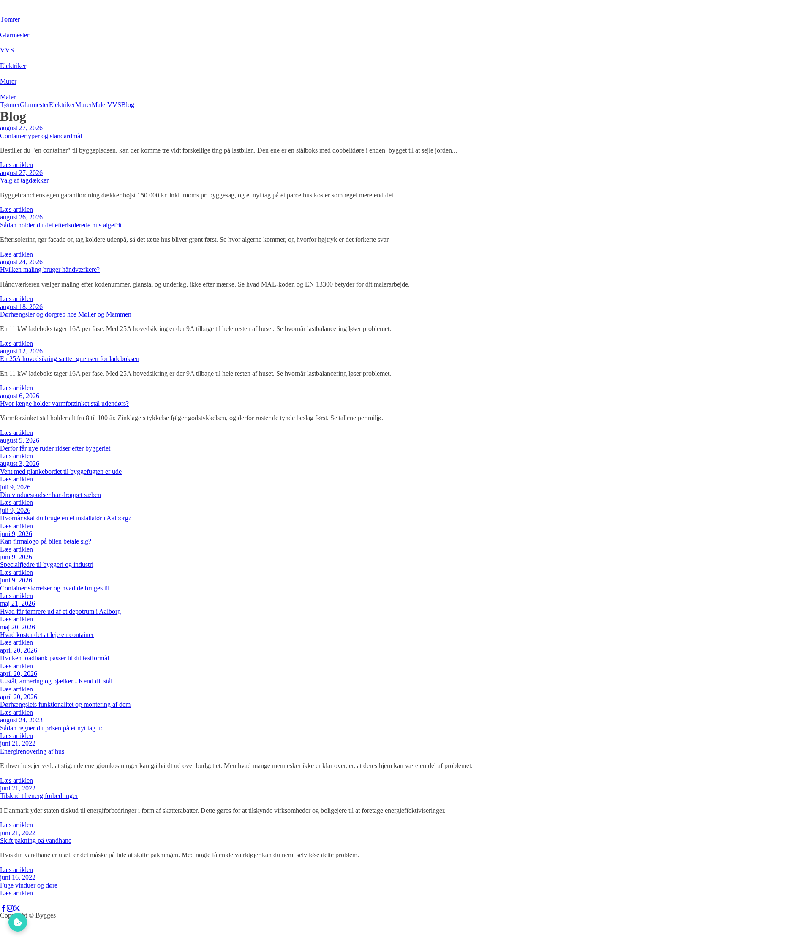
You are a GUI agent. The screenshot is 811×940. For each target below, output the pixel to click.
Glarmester (34, 104)
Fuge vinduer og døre (28, 885)
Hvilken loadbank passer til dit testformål (54, 657)
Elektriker (62, 104)
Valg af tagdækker (24, 180)
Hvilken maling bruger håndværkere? (50, 269)
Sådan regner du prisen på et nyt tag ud (52, 728)
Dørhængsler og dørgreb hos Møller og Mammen (65, 314)
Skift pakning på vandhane (35, 840)
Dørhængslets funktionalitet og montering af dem (65, 704)
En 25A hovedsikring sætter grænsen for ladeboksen (69, 358)
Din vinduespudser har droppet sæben (50, 494)
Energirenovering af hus (32, 751)
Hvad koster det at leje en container (47, 634)
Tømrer (10, 104)
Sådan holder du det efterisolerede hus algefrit (61, 225)
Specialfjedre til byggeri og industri (46, 564)
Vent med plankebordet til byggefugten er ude (61, 471)
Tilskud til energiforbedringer (39, 795)
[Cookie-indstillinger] (17, 922)
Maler (99, 104)
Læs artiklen (16, 164)
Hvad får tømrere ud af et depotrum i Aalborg (60, 611)
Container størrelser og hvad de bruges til (54, 588)
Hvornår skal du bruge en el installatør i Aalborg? (65, 518)
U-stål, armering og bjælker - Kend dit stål (56, 681)
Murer (83, 104)
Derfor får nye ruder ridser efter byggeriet (55, 448)
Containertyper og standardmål (41, 135)
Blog (127, 104)
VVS (114, 104)
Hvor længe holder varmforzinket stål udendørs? (64, 403)
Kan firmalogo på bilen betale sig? (45, 541)
